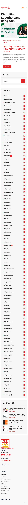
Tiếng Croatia (7, 195)
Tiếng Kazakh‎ (7, 232)
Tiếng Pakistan (8, 311)
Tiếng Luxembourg (9, 268)
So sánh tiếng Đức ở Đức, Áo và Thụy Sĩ (17, 409)
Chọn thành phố (8, 99)
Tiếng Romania (8, 328)
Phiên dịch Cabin (8, 139)
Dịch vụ (6, 119)
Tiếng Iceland (7, 222)
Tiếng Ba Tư (7, 172)
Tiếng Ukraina (7, 365)
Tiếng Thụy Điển (8, 355)
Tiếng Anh (6, 162)
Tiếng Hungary (8, 215)
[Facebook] (2, 465)
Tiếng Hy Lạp (7, 218)
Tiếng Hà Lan (7, 208)
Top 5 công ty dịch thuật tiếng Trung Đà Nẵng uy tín (16, 421)
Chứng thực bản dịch (9, 102)
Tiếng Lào (6, 248)
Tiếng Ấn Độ (8, 155)
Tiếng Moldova (8, 285)
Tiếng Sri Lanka (8, 341)
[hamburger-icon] (22, 8)
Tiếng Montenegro (8, 292)
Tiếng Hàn (6, 212)
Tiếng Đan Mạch (8, 378)
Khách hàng (7, 129)
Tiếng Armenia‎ (7, 165)
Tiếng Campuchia (8, 192)
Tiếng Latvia (7, 252)
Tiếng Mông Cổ (8, 288)
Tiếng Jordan (7, 228)
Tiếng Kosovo (7, 238)
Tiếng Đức (6, 385)
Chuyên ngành (8, 105)
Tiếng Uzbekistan (8, 368)
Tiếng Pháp (7, 318)
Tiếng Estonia (7, 205)
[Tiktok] (5, 465)
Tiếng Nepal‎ (7, 302)
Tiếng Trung (7, 358)
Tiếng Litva (7, 265)
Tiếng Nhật (7, 308)
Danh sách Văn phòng (9, 112)
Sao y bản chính (8, 142)
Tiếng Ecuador (8, 202)
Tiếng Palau (7, 315)
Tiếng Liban (7, 258)
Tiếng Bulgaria (7, 189)
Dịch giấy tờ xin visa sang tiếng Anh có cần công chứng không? (17, 415)
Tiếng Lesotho (7, 255)
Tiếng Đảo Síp (7, 381)
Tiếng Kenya (7, 235)
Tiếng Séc (6, 335)
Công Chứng (7, 109)
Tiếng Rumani (7, 331)
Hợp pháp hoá (7, 125)
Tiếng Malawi (7, 278)
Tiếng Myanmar (8, 295)
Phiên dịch (7, 135)
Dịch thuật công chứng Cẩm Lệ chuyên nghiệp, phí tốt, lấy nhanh (16, 428)
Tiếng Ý (6, 371)
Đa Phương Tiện (8, 395)
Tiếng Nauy (7, 298)
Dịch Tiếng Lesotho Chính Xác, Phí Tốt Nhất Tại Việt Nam (14, 49)
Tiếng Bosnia (7, 185)
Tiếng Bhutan (7, 179)
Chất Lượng (7, 95)
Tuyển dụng (7, 388)
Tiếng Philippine (8, 321)
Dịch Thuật (7, 115)
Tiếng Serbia (7, 338)
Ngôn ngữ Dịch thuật (9, 40)
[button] (27, 8)
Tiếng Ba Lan (7, 169)
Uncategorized (7, 391)
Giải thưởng (7, 122)
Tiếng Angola (7, 159)
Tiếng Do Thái (7, 198)
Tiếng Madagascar (8, 275)
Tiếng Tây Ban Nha (9, 345)
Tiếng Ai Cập (7, 152)
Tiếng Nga (6, 305)
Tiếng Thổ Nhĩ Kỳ (8, 351)
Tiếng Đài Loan (8, 375)
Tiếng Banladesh (8, 175)
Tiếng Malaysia (8, 282)
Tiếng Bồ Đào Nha (8, 182)
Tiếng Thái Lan (8, 348)
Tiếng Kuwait (7, 242)
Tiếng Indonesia (8, 225)
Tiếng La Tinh (8, 245)
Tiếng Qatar (7, 325)
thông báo (6, 145)
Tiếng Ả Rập (7, 149)
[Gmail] (8, 465)
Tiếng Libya (7, 262)
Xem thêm (7, 66)
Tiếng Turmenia (8, 361)
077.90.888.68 (6, 460)
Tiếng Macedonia (8, 272)
